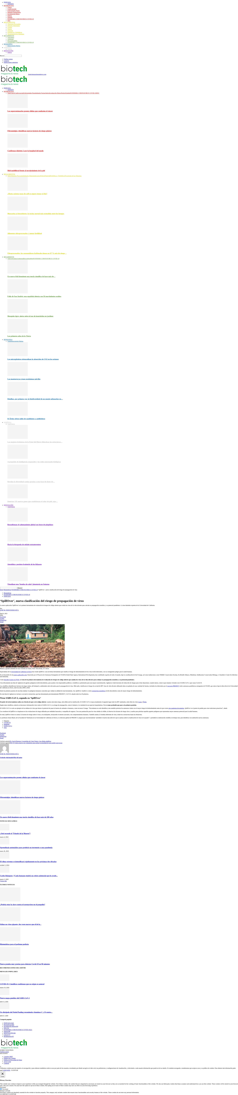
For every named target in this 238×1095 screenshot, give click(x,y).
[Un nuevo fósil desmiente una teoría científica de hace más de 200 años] (17, 273)
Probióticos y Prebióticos (14, 32)
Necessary (5, 1089)
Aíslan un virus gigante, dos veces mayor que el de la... (20, 924)
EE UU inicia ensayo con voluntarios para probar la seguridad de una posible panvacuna (36, 743)
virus (5, 727)
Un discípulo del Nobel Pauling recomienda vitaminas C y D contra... (26, 1012)
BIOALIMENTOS (9, 22)
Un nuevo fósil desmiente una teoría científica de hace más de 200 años (26, 817)
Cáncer (9, 7)
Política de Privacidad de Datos (13, 1060)
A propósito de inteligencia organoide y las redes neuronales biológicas (34, 462)
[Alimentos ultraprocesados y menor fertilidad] (17, 230)
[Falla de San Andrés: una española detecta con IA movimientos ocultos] (17, 293)
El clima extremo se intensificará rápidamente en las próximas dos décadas (28, 862)
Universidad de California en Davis (21, 672)
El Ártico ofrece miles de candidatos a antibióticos (26, 419)
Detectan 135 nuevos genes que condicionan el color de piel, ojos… (32, 501)
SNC (8, 20)
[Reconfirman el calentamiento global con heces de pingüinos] (17, 521)
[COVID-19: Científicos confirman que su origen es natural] (4, 980)
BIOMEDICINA (9, 5)
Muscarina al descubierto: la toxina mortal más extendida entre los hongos (35, 214)
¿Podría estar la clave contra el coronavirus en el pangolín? (22, 905)
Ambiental (10, 39)
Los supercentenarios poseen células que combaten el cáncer (30, 111)
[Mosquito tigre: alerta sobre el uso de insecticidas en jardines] (17, 312)
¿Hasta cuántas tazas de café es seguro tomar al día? (27, 194)
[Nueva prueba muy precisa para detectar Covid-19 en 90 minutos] (10, 960)
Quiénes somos (8, 59)
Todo (9, 93)
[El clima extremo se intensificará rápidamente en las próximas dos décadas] (4, 858)
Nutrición (10, 31)
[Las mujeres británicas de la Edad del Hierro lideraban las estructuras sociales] (17, 438)
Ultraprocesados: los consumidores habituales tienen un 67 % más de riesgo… (37, 253)
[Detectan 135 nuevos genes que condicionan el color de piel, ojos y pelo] (17, 498)
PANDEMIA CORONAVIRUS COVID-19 (20, 19)
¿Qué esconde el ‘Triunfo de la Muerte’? (15, 833)
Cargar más (3, 881)
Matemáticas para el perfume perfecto (14, 944)
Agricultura (10, 37)
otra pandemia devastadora (176, 708)
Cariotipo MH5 (8, 1056)
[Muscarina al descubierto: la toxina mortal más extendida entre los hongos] (17, 210)
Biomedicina (7, 590)
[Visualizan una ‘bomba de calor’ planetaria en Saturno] (17, 580)
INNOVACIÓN (8, 51)
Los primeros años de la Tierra (19, 336)
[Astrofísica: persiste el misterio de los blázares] (17, 561)
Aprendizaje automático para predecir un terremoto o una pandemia (26, 848)
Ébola (144, 702)
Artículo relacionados (6, 757)
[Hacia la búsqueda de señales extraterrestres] (17, 541)
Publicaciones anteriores (11, 62)
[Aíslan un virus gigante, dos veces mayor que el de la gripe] (10, 921)
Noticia (9, 15)
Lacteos (9, 27)
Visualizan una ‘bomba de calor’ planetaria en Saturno (28, 584)
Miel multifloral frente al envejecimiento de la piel (26, 171)
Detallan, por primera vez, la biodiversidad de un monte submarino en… (35, 399)
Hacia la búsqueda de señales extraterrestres (24, 545)
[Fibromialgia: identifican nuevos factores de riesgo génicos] (17, 127)
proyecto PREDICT (173, 686)
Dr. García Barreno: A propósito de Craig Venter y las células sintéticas (30, 741)
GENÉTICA (7, 47)
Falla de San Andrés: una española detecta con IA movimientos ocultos (34, 296)
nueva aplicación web (20, 675)
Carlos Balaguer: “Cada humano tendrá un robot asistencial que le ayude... (29, 876)
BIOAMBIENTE (9, 36)
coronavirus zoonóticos (98, 691)
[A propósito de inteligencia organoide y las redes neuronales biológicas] (17, 458)
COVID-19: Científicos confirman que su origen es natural (22, 984)
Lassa (140, 702)
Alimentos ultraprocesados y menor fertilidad (24, 233)
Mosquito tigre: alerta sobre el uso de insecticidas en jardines (30, 316)
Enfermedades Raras (13, 10)
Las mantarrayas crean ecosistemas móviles (23, 379)
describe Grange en (11, 680)
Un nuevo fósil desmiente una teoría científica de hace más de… (31, 276)
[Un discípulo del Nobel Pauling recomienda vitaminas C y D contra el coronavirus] (4, 1008)
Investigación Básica (13, 14)
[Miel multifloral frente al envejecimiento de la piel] (17, 167)
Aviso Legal (7, 1061)
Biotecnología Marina (13, 46)
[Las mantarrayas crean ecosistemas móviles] (17, 375)
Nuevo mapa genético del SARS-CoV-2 (15, 998)
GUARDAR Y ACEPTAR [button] (8, 1094)
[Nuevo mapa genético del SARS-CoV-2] (4, 994)
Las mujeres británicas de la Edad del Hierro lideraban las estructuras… (34, 442)
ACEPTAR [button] (14, 1070)
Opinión (9, 17)
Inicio (1, 590)
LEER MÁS (6, 1070)
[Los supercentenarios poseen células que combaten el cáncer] (17, 107)
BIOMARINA (8, 44)
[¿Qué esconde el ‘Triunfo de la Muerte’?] (4, 830)
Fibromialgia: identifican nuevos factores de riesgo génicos (29, 131)
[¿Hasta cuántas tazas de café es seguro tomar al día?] (17, 190)
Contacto (6, 61)
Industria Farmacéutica (14, 12)
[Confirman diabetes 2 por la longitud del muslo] (17, 147)
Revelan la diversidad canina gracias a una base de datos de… (31, 482)
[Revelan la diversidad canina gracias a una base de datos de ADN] (17, 478)
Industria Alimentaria (13, 25)
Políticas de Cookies (10, 1058)
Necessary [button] (3, 1087)
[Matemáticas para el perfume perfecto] (10, 940)
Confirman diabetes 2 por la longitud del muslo (25, 151)
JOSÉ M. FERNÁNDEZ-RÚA (9, 610)
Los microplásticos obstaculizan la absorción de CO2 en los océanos (33, 359)
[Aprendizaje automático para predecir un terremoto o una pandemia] (4, 844)
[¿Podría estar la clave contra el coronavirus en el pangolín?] (10, 901)
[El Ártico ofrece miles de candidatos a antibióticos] (17, 415)
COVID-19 (7, 722)
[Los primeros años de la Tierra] (17, 332)
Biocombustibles (12, 41)
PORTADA (7, 2)
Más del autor (17, 757)
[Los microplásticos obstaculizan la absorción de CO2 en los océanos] (17, 355)
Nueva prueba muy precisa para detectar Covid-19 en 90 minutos (25, 964)
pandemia (6, 724)
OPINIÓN (10, 4)
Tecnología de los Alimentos (15, 34)
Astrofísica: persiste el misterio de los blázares (24, 564)
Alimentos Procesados (13, 24)
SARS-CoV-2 (8, 726)
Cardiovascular (11, 9)
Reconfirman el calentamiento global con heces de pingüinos (30, 525)
